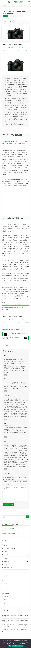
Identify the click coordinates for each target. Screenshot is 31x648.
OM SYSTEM (5, 593)
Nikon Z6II (12, 16)
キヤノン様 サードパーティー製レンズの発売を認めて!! (15, 630)
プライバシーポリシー (18, 645)
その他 (5, 545)
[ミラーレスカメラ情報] (15, 2)
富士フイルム (17, 50)
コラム (5, 551)
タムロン (27, 50)
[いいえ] (29, 643)
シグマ (22, 50)
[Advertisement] (15, 199)
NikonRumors (5, 141)
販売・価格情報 (8, 568)
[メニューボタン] (2, 2)
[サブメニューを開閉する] (27, 555)
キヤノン (8, 50)
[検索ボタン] (29, 2)
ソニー (12, 50)
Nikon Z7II (17, 16)
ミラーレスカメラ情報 (7, 528)
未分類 (5, 564)
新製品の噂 (5, 16)
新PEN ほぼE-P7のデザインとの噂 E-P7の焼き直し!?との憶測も (14, 625)
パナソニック (5, 596)
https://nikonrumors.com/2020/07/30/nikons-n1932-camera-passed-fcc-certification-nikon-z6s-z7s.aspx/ (15, 307)
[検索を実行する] (27, 516)
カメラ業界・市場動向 (9, 548)
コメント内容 (6, 484)
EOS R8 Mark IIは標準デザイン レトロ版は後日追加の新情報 (15, 620)
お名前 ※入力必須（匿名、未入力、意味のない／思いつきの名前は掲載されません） (15, 478)
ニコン (21, 16)
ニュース (21, 47)
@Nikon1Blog (5, 530)
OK (10, 645)
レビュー (16, 47)
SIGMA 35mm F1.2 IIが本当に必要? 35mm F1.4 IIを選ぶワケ (15, 616)
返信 (5, 375)
